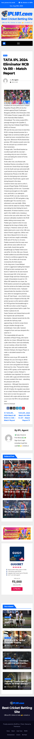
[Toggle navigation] (18, 43)
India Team (7, 617)
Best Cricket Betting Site (17, 19)
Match (5, 55)
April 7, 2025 (10, 625)
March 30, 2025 (11, 666)
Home (8, 731)
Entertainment (11, 734)
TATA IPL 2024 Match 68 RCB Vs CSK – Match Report (17, 491)
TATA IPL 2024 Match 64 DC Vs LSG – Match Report (16, 471)
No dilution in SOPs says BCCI (15, 620)
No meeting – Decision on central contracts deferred (16, 663)
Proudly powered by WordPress (11, 724)
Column (18, 734)
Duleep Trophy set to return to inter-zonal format (16, 683)
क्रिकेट (25, 731)
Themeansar (17, 726)
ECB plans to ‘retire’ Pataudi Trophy (15, 641)
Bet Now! (24, 734)
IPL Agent (15, 80)
